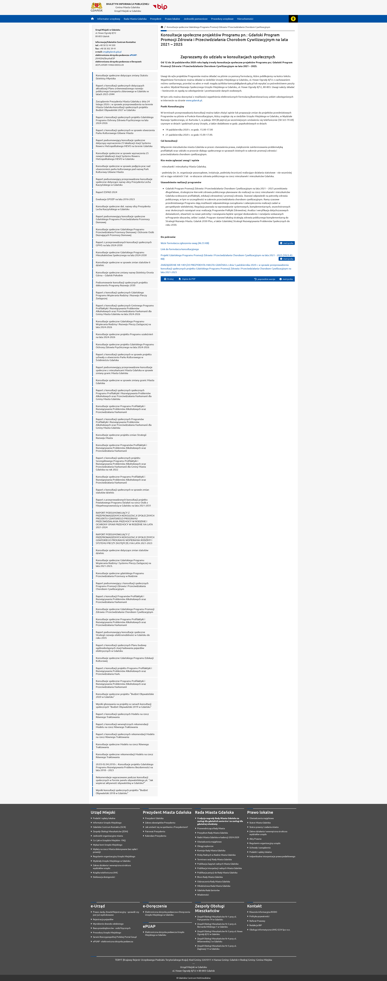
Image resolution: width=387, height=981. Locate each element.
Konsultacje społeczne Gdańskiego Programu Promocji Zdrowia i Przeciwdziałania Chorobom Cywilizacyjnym (218, 27)
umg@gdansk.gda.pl (112, 51)
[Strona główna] (92, 18)
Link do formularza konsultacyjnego (180, 249)
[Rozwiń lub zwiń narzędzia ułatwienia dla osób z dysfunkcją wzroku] (293, 19)
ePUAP (133, 55)
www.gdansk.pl (194, 100)
